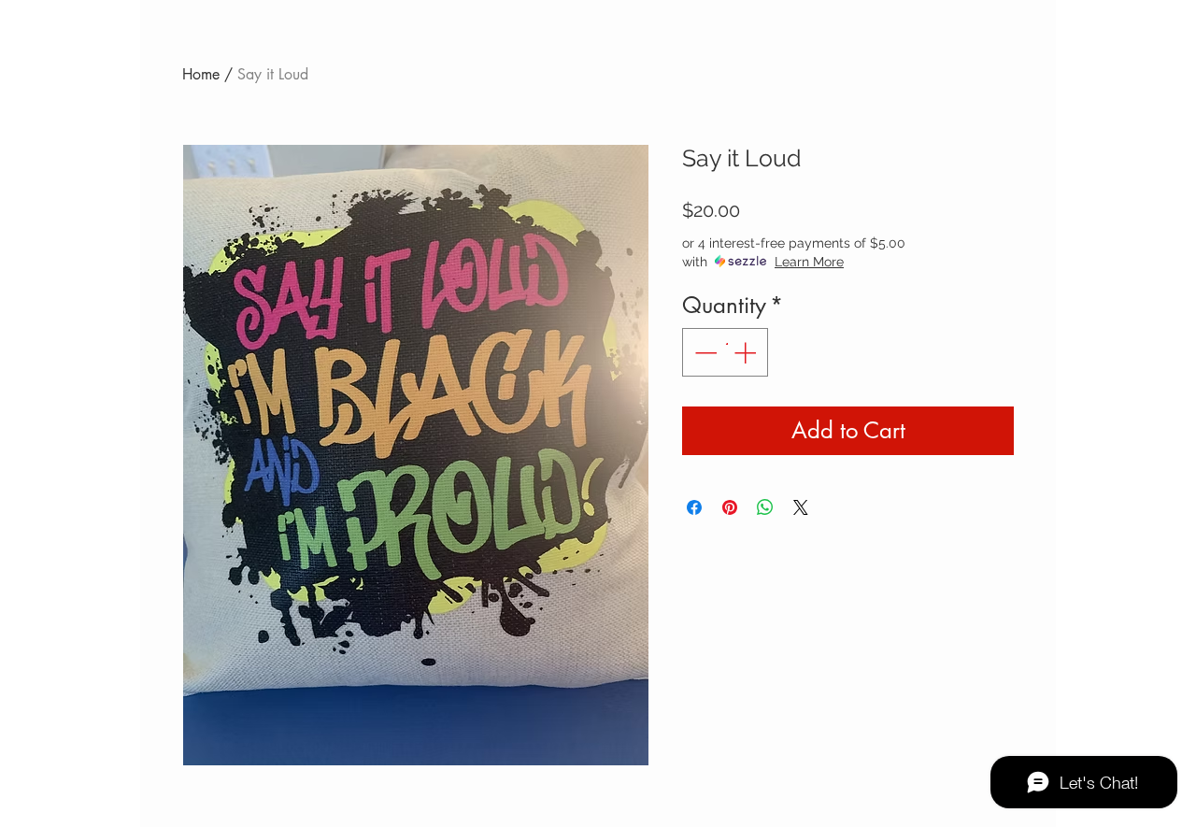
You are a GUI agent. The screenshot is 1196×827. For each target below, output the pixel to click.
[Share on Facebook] (694, 507)
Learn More (809, 261)
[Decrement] (703, 352)
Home (201, 74)
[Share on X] (801, 507)
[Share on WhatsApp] (765, 507)
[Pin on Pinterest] (730, 507)
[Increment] (746, 352)
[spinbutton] (725, 352)
